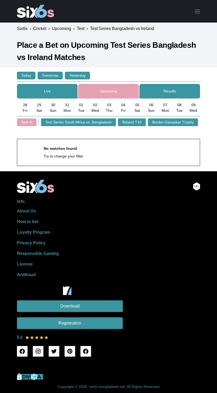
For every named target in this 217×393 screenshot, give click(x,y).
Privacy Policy (31, 243)
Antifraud (26, 274)
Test (24, 122)
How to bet (27, 221)
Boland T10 (132, 122)
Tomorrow (50, 75)
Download (70, 306)
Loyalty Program (33, 232)
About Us (26, 211)
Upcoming (108, 91)
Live (47, 91)
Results (170, 91)
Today (26, 75)
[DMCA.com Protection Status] (30, 378)
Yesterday (77, 75)
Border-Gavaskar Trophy (173, 122)
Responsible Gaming (38, 253)
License (25, 264)
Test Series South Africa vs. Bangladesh (78, 122)
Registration (69, 323)
